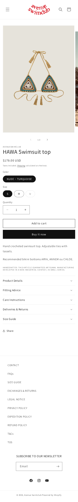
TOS (10, 442)
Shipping (21, 165)
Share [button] (10, 331)
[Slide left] (31, 140)
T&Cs (10, 433)
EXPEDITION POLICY (20, 416)
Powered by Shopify (52, 495)
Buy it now (39, 234)
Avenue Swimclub (33, 495)
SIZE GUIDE (14, 382)
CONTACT (13, 365)
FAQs (10, 373)
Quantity (7, 202)
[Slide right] (47, 140)
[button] (7, 9)
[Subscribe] (58, 466)
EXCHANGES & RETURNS (22, 390)
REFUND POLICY (17, 425)
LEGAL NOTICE (16, 399)
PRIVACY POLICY (17, 408)
